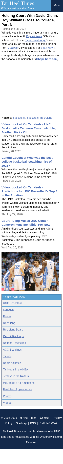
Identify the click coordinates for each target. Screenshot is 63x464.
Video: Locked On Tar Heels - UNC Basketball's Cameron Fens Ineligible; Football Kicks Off (29, 128)
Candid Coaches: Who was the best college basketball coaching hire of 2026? (27, 161)
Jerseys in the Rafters (16, 376)
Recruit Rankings (13, 336)
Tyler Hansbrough (35, 40)
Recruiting (9, 323)
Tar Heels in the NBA (15, 369)
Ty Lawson (12, 47)
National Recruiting (14, 342)
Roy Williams (34, 36)
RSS (33, 423)
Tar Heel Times (17, 3)
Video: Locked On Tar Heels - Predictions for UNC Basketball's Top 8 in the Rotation (29, 191)
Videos (7, 402)
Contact (44, 417)
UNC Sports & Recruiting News (17, 8)
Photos (7, 396)
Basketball (19, 117)
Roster (7, 316)
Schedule (8, 309)
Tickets (7, 356)
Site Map (21, 423)
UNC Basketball (12, 303)
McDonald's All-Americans (18, 382)
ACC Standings (12, 349)
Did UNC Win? (48, 423)
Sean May (47, 47)
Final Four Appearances (17, 389)
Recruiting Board (13, 329)
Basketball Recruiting (39, 117)
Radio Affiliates (12, 363)
